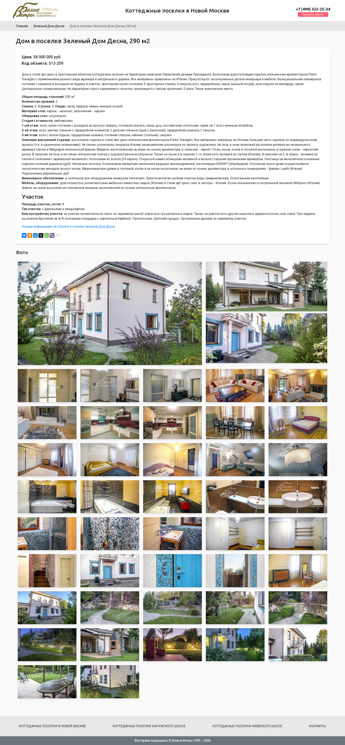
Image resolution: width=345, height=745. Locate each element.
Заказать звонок (313, 14)
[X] (41, 235)
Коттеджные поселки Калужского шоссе (149, 726)
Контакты (317, 726)
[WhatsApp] (46, 235)
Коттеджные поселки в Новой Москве (52, 726)
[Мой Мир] (35, 235)
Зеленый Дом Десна (48, 26)
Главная (22, 26)
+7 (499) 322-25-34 (313, 9)
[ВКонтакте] (24, 235)
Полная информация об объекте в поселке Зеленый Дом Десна (68, 226)
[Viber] (52, 235)
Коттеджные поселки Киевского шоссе (247, 726)
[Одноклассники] (29, 235)
